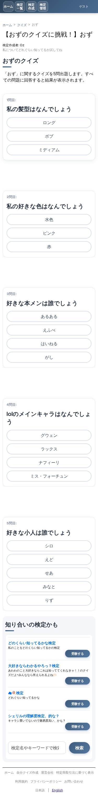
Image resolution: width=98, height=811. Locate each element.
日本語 (40, 790)
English (57, 790)
